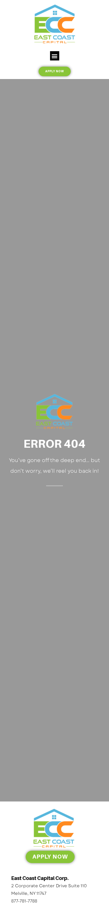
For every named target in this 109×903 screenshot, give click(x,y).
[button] (54, 56)
